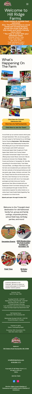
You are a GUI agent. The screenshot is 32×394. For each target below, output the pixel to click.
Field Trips (8, 269)
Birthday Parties (24, 270)
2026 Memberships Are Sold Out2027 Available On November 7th (24, 244)
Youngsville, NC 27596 (22, 349)
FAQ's (16, 372)
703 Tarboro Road (9, 349)
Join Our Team (16, 376)
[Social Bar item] (14, 381)
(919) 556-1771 (16, 362)
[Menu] (27, 4)
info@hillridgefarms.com (16, 360)
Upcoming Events (8, 241)
